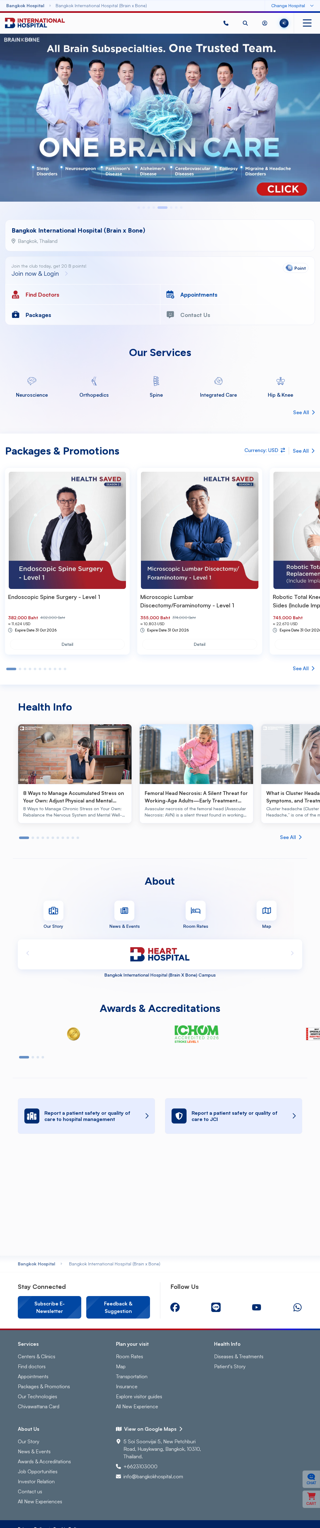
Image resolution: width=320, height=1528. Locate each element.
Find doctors (32, 1366)
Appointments (33, 1376)
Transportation (132, 1376)
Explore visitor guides (139, 1396)
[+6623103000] (226, 23)
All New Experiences (40, 1501)
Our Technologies (37, 1396)
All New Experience (137, 1406)
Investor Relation (36, 1481)
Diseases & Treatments (238, 1356)
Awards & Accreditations (44, 1461)
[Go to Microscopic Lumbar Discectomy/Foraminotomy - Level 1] (199, 530)
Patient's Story (230, 1366)
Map (121, 1366)
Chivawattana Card (38, 1406)
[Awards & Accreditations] (73, 1034)
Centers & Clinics (36, 1356)
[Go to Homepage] (35, 23)
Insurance (127, 1386)
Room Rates (129, 1356)
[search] (245, 23)
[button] (226, 23)
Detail (67, 644)
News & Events (34, 1451)
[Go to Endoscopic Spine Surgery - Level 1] (67, 530)
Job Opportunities (38, 1471)
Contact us (30, 1491)
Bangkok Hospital (36, 1263)
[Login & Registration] (264, 23)
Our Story (28, 1441)
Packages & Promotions (44, 1386)
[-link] (175, 1307)
